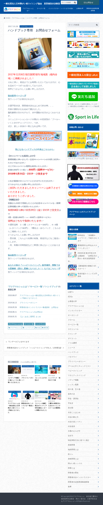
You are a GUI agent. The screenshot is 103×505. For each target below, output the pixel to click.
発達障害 (71, 445)
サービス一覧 (41, 8)
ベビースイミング (75, 371)
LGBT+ (71, 292)
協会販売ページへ (16, 95)
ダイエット (72, 338)
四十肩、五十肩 (74, 389)
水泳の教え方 (73, 417)
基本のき (71, 394)
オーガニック (73, 315)
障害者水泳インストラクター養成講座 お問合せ (39, 307)
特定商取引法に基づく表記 (78, 440)
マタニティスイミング (77, 375)
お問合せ (89, 2)
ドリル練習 (72, 343)
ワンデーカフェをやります (18, 342)
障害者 (46, 328)
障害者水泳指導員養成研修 (93, 9)
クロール (71, 320)
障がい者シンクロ (75, 463)
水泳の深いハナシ (75, 422)
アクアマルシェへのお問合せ (31, 312)
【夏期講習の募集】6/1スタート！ (87, 267)
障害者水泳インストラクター (79, 477)
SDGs (70, 297)
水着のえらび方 (74, 431)
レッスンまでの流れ (67, 8)
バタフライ (72, 357)
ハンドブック (51, 286)
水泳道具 (71, 426)
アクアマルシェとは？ (28, 9)
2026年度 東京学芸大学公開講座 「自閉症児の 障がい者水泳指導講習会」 (83, 257)
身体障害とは (73, 459)
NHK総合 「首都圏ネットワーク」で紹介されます (87, 238)
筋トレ (70, 454)
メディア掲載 (73, 380)
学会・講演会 (73, 398)
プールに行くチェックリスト (79, 366)
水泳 (38, 328)
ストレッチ (72, 334)
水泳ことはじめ (74, 412)
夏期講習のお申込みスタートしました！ (87, 246)
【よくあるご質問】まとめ (30, 316)
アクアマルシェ (15, 328)
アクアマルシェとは (18, 286)
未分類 (70, 408)
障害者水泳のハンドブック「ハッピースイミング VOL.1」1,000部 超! (34, 348)
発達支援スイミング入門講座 (87, 274)
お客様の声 (79, 8)
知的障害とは (73, 449)
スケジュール (73, 329)
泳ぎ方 (70, 435)
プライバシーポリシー (28, 303)
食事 (69, 486)
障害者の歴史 (73, 473)
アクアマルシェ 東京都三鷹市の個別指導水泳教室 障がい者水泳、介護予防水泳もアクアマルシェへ (79, 498)
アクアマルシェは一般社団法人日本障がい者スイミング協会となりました (40, 296)
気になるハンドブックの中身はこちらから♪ (34, 149)
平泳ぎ (70, 403)
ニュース (71, 347)
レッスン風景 (73, 384)
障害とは (71, 468)
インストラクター (54, 8)
